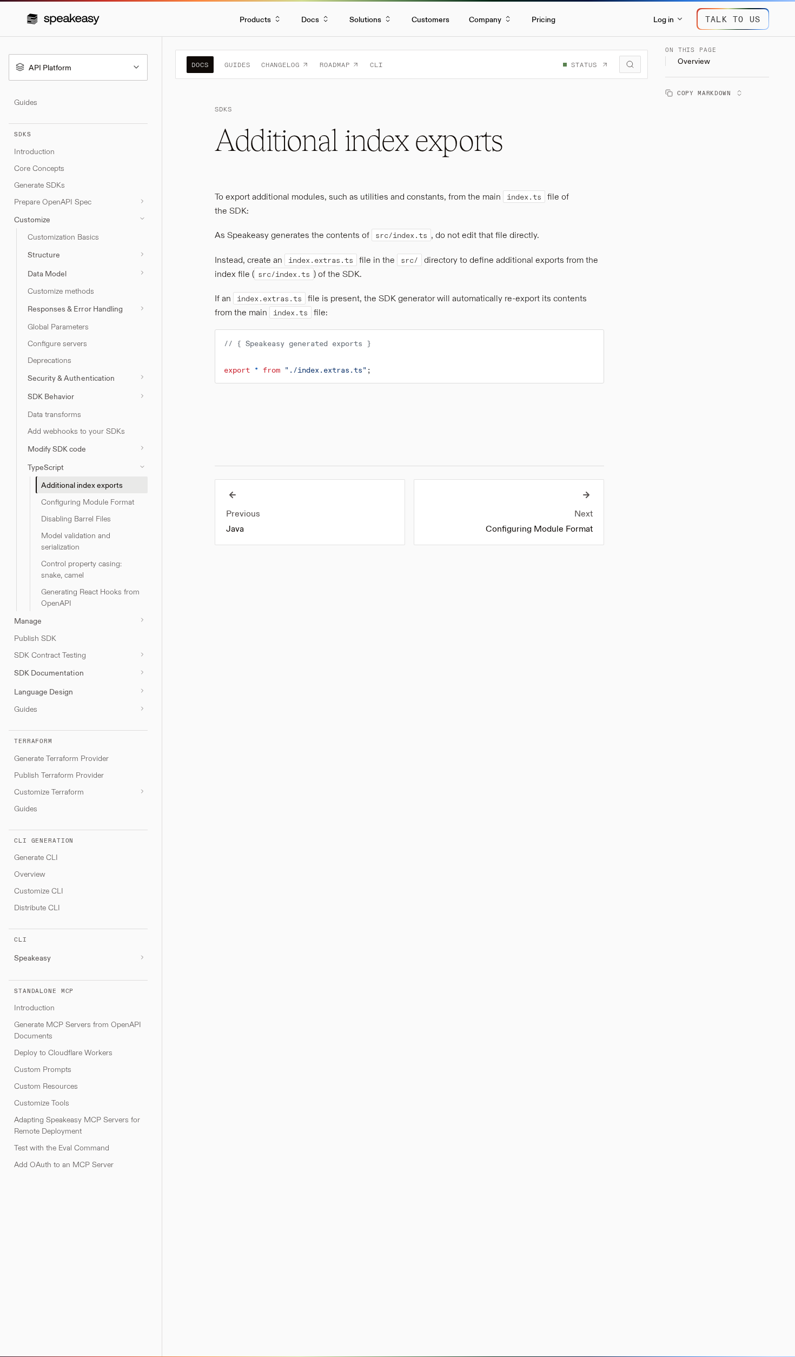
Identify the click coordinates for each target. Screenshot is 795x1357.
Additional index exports (82, 484)
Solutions (365, 19)
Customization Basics (63, 236)
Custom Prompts (42, 1069)
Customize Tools (41, 1102)
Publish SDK (35, 638)
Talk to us (732, 18)
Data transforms (54, 413)
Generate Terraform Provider (61, 757)
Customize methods (61, 291)
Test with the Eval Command (61, 1147)
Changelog (280, 64)
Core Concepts (39, 167)
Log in (663, 19)
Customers (430, 19)
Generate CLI (36, 857)
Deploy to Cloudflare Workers (63, 1052)
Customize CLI (38, 890)
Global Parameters (58, 326)
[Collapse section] (142, 218)
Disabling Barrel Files (76, 518)
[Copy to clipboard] (590, 342)
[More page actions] (737, 93)
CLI (376, 64)
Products (255, 19)
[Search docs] (630, 64)
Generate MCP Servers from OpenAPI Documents (77, 1030)
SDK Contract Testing (50, 655)
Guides (25, 102)
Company (485, 19)
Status (584, 64)
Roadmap (335, 64)
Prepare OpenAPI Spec (52, 201)
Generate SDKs (39, 184)
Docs (310, 19)
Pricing (543, 19)
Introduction (34, 150)
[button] (63, 18)
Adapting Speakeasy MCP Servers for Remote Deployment (77, 1125)
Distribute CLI (37, 907)
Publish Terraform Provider (59, 774)
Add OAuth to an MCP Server (64, 1164)
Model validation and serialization (75, 540)
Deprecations (49, 359)
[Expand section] (142, 201)
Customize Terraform (49, 791)
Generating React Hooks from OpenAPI (90, 596)
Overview (29, 874)
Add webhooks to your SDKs (76, 430)
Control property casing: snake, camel (81, 568)
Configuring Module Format (87, 501)
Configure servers (57, 342)
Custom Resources (46, 1086)
